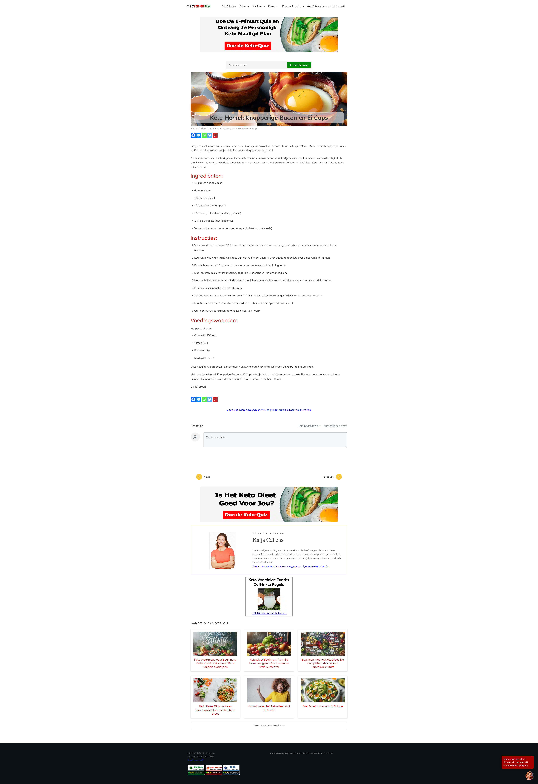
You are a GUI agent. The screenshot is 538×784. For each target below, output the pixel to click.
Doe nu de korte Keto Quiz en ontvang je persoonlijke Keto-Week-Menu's (269, 409)
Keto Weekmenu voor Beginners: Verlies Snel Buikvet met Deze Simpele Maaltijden (215, 663)
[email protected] (195, 760)
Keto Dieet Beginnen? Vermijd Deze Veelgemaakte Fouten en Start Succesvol (269, 663)
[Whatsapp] (204, 135)
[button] (529, 775)
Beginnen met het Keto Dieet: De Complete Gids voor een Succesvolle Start (323, 663)
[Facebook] (193, 135)
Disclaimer (328, 753)
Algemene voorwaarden (295, 753)
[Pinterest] (215, 135)
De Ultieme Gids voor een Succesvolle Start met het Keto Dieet (215, 709)
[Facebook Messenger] (198, 135)
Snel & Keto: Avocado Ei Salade (323, 706)
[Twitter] (209, 135)
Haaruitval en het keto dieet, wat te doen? (269, 708)
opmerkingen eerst (335, 425)
